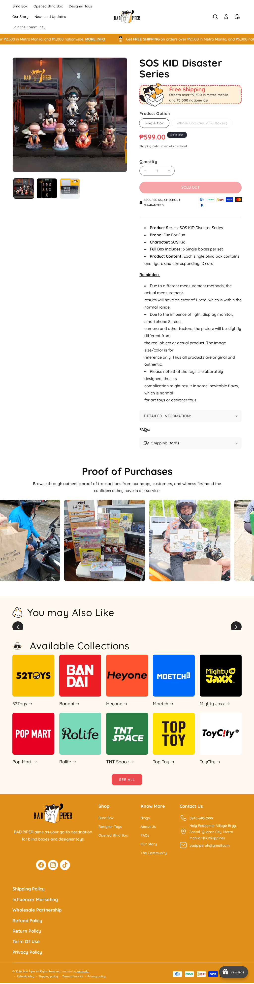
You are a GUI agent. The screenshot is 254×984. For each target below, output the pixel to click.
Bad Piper (29, 971)
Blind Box (106, 818)
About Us (148, 826)
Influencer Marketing (35, 899)
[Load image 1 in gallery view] (24, 188)
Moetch (160, 703)
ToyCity (207, 762)
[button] (215, 16)
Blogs (145, 818)
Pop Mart (22, 762)
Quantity (148, 161)
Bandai (66, 703)
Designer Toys (110, 826)
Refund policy (25, 976)
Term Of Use (26, 941)
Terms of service (72, 976)
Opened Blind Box (113, 835)
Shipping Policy (28, 889)
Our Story (149, 844)
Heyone (114, 703)
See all (127, 779)
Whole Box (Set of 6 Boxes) (205, 124)
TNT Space (117, 762)
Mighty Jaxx (212, 703)
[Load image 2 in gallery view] (46, 188)
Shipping (145, 146)
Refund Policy (27, 920)
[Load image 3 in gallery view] (70, 188)
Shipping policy (48, 976)
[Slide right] (236, 626)
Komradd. (82, 971)
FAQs (145, 835)
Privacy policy (96, 976)
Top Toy (161, 762)
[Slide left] (17, 626)
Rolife (65, 762)
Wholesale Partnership (37, 910)
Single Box (157, 124)
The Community (154, 853)
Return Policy (26, 931)
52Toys (19, 703)
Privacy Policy (27, 952)
